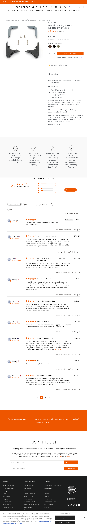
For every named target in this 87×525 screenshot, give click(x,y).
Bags (31, 10)
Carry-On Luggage (8, 485)
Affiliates (46, 493)
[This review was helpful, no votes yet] (74, 230)
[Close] (84, 518)
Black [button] (54, 46)
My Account (27, 488)
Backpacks (24, 10)
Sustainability (48, 488)
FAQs (25, 510)
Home (5, 20)
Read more (57, 349)
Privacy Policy (48, 499)
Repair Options (28, 496)
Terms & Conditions (50, 501)
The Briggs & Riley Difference (52, 485)
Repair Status (28, 499)
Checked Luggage (8, 488)
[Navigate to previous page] (37, 397)
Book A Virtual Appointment (32, 504)
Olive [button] (58, 46)
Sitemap (46, 507)
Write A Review (70, 190)
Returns (26, 491)
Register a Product (29, 501)
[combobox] (30, 204)
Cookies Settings (65, 513)
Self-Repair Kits (12, 20)
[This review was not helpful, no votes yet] (77, 230)
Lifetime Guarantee (29, 493)
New (8, 10)
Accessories (39, 10)
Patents (46, 496)
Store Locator (28, 507)
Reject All (65, 518)
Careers (46, 491)
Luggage (15, 10)
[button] (51, 7)
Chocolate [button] (50, 46)
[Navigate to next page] (49, 397)
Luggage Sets (7, 501)
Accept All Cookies (65, 522)
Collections (49, 10)
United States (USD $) (75, 7)
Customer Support (74, 10)
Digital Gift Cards (8, 507)
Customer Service (29, 485)
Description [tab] (53, 74)
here (61, 456)
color (55, 43)
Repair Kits (52, 22)
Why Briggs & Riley (61, 10)
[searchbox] (13, 204)
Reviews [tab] (41, 178)
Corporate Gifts (7, 504)
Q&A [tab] (52, 178)
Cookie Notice (48, 504)
